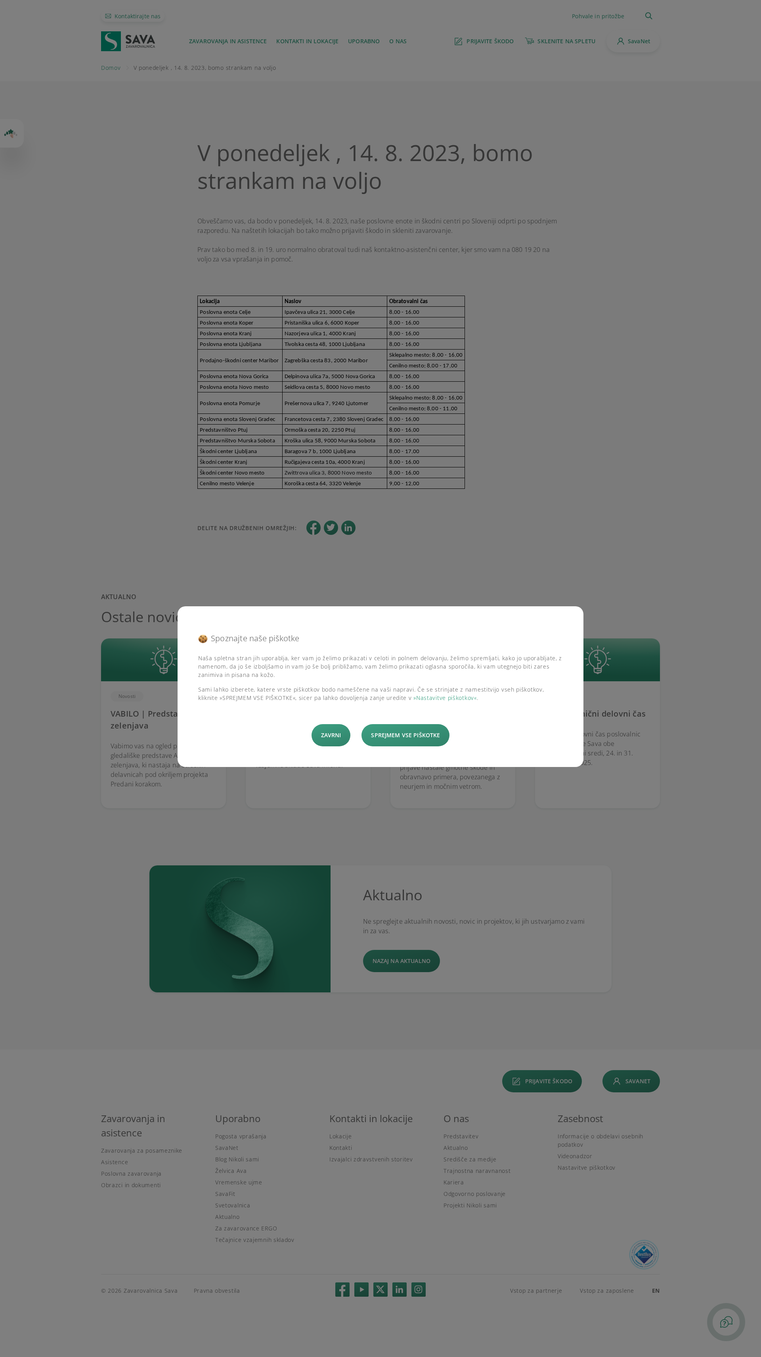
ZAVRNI (331, 735)
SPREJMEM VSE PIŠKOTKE (405, 735)
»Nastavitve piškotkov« (444, 698)
